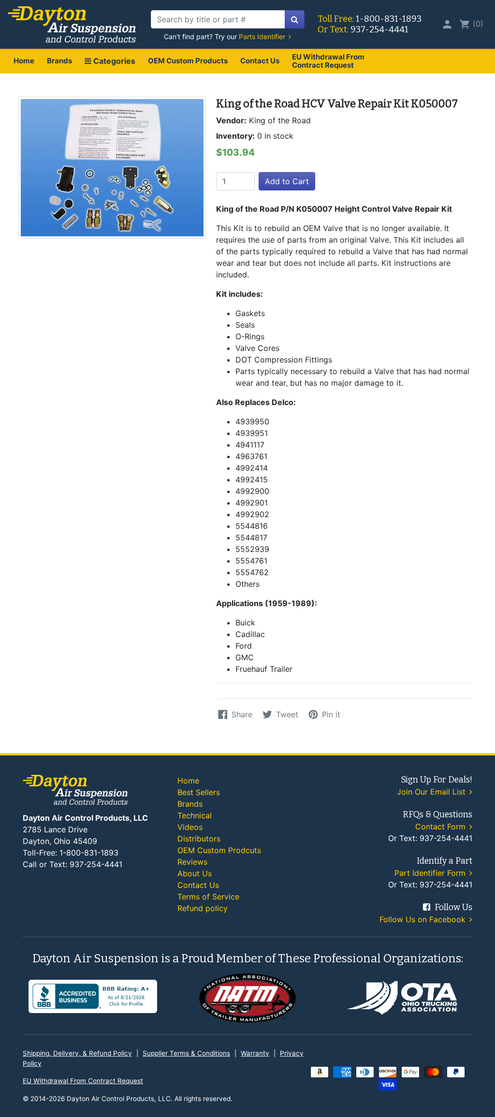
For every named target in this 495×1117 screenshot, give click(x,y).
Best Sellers (198, 792)
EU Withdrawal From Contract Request (328, 61)
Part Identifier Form (431, 873)
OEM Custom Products (188, 60)
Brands (59, 60)
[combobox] (218, 19)
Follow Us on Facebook (423, 919)
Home (24, 60)
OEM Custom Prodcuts (219, 850)
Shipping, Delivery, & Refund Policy (77, 1053)
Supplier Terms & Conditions (186, 1053)
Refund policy (202, 908)
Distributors (198, 838)
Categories (113, 61)
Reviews (192, 862)
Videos (190, 827)
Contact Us (259, 60)
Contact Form (441, 826)
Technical (194, 815)
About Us (194, 873)
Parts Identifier (263, 36)
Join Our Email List (432, 792)
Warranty (255, 1053)
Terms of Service (208, 896)
